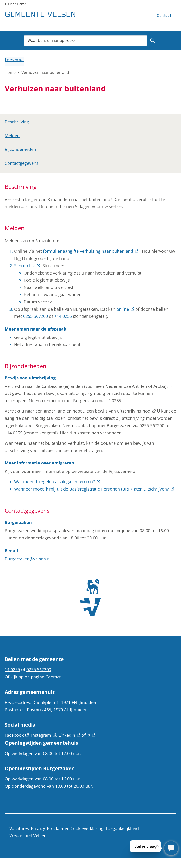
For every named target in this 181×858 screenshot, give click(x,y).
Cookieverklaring (86, 828)
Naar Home (17, 4)
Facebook (17, 735)
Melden (12, 135)
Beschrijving (17, 122)
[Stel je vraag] (171, 848)
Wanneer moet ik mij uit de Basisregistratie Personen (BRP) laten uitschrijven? (94, 489)
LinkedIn (69, 735)
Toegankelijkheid (122, 828)
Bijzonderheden (20, 149)
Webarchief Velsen (27, 835)
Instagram (43, 735)
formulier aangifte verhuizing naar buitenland (90, 251)
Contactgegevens (21, 163)
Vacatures (19, 828)
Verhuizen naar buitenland (45, 72)
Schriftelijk (27, 265)
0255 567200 (35, 316)
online (125, 309)
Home (10, 72)
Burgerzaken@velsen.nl (28, 559)
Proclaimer (58, 828)
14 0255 (12, 669)
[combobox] (85, 40)
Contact (164, 15)
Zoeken (152, 40)
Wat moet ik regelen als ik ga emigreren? (57, 481)
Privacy (38, 828)
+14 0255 (63, 316)
